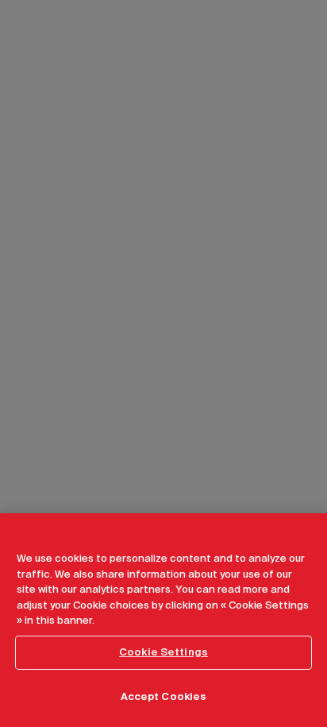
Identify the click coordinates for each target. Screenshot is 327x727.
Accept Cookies (164, 697)
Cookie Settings (163, 653)
